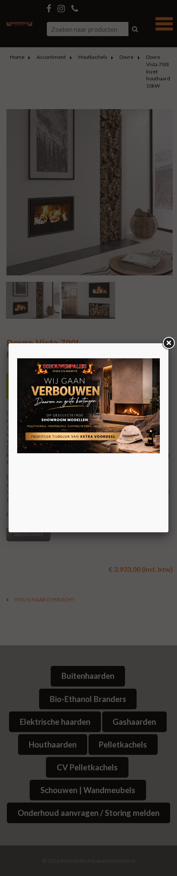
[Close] (168, 343)
